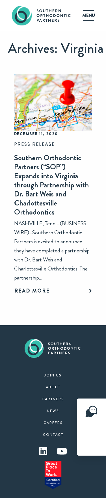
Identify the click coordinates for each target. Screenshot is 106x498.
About (53, 387)
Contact (53, 434)
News (53, 410)
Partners (53, 399)
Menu (88, 15)
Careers (53, 422)
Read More (32, 291)
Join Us (53, 375)
